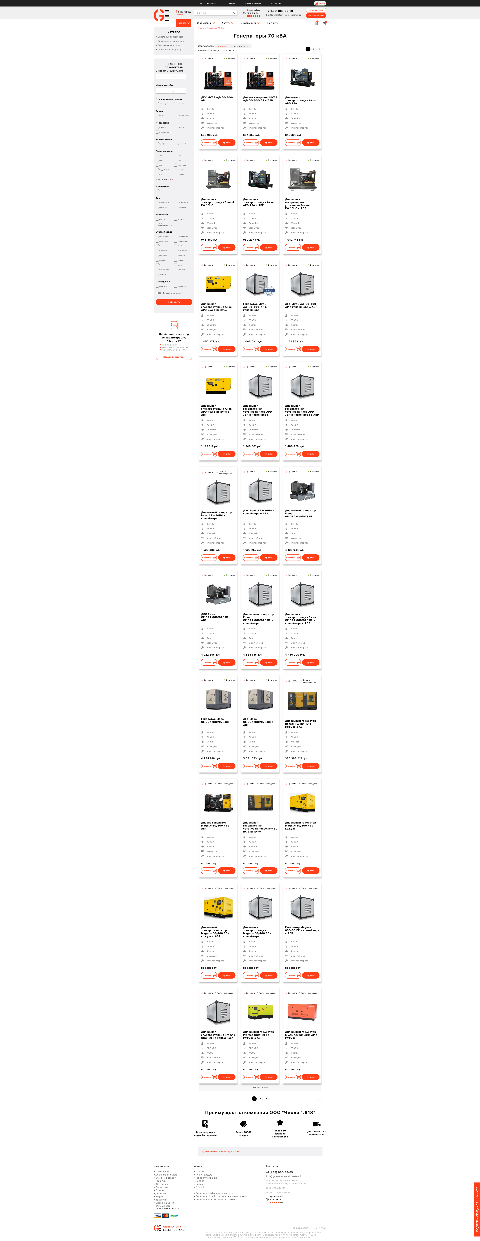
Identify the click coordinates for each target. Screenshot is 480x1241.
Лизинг (200, 1184)
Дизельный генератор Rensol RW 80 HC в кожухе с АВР (300, 723)
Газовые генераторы (169, 45)
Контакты (273, 23)
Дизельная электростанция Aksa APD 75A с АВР (258, 202)
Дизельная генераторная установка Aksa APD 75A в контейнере (257, 410)
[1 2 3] (260, 284)
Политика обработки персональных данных (221, 1196)
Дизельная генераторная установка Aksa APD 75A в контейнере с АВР (302, 410)
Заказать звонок (316, 16)
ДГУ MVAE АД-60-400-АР (217, 99)
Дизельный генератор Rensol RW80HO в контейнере (216, 515)
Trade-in (200, 1187)
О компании (204, 23)
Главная (201, 28)
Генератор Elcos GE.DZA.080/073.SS (215, 720)
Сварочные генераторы (170, 49)
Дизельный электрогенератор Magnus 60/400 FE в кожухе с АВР (215, 932)
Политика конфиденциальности (214, 1193)
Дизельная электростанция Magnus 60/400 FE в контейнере (257, 932)
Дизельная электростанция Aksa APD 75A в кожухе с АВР (216, 410)
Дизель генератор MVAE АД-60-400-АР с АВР (260, 99)
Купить (227, 142)
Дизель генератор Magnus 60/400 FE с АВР (215, 825)
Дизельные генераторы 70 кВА (222, 1151)
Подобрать (174, 302)
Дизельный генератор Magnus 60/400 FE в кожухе (300, 825)
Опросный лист (165, 1203)
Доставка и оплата (207, 3)
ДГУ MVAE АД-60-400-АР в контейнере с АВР (301, 305)
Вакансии (161, 1200)
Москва (179, 14)
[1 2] (218, 77)
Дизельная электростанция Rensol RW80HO (217, 202)
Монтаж (200, 1171)
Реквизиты (162, 1187)
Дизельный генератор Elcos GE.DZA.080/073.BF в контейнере (258, 619)
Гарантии (230, 3)
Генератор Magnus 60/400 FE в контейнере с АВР (302, 930)
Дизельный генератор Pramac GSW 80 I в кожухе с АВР (258, 1034)
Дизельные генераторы (170, 37)
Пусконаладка (204, 1175)
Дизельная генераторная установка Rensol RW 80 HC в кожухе (260, 827)
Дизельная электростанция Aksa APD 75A (300, 100)
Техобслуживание (206, 1178)
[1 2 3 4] (260, 491)
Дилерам (161, 1193)
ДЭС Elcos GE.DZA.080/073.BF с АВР (216, 617)
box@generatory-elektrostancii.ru (283, 15)
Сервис (200, 1181)
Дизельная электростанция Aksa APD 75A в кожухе (216, 306)
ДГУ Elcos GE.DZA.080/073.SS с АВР (258, 721)
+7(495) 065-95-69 (279, 11)
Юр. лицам (276, 3)
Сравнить (208, 58)
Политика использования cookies (215, 1199)
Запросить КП (316, 10)
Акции (159, 1196)
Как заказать (163, 1206)
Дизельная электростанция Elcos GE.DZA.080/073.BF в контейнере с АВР (300, 619)
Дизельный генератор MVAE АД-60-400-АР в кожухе (301, 1034)
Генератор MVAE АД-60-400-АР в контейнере (255, 306)
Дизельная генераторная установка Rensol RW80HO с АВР (297, 204)
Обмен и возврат (253, 3)
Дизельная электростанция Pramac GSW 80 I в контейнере (218, 1034)
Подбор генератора (174, 357)
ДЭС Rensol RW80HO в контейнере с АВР (259, 512)
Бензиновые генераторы (171, 41)
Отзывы (160, 1190)
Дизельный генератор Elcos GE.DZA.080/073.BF (300, 513)
